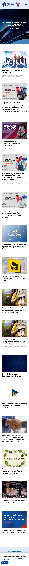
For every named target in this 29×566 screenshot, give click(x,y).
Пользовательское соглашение (14, 551)
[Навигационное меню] (26, 4)
